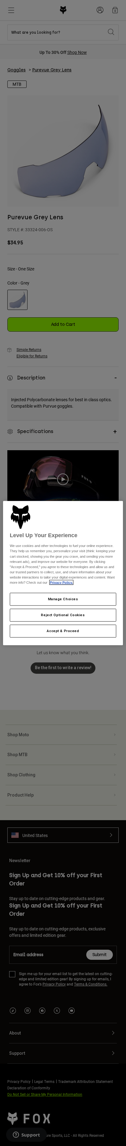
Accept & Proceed (63, 630)
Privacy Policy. (61, 582)
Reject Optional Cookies (63, 615)
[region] (63, 573)
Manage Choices (63, 599)
